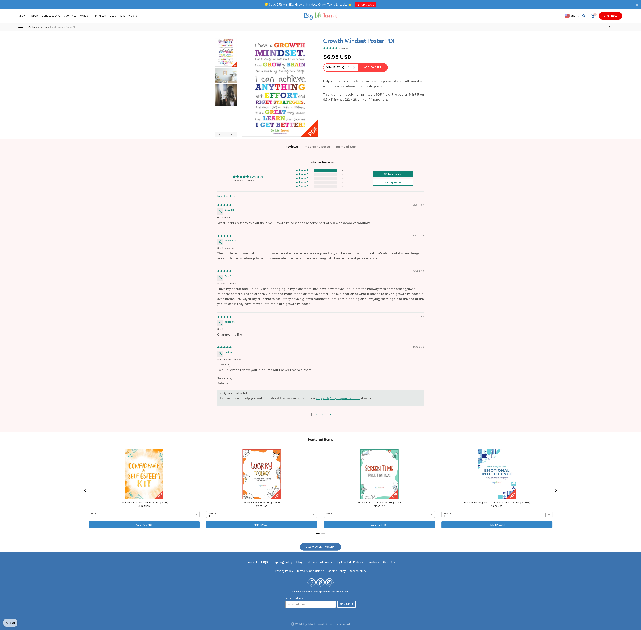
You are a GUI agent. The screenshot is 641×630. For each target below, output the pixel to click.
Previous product (611, 27)
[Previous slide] (220, 134)
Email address (294, 598)
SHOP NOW (610, 15)
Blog (113, 15)
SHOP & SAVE (366, 4)
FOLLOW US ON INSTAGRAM (321, 546)
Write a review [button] (393, 174)
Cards (84, 15)
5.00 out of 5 (256, 176)
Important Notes (316, 147)
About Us (389, 562)
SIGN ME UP (346, 604)
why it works (128, 15)
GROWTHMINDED (28, 15)
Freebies (373, 562)
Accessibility (357, 571)
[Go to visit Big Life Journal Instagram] (329, 582)
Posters (43, 27)
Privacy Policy (284, 571)
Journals (70, 15)
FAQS (264, 562)
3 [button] (322, 414)
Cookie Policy (337, 571)
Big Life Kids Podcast (350, 562)
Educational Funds (319, 562)
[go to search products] (584, 15)
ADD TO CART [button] (373, 67)
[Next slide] (231, 134)
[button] (637, 4)
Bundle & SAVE (51, 15)
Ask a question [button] (393, 182)
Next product (620, 27)
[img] (224, 205)
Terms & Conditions (310, 571)
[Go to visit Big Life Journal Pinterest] (320, 582)
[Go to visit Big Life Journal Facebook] (311, 582)
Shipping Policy (282, 562)
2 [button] (316, 414)
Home (34, 27)
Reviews (291, 147)
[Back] (21, 27)
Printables (99, 15)
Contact (251, 562)
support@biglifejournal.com (338, 398)
